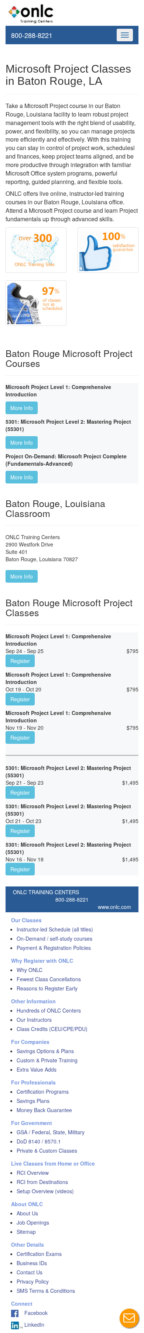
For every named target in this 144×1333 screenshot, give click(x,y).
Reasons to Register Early (47, 988)
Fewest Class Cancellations (49, 979)
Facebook (33, 1312)
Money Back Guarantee (44, 1110)
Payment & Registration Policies (54, 947)
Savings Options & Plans (45, 1051)
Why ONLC (29, 969)
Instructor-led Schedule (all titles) (55, 929)
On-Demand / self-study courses (54, 938)
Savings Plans (33, 1100)
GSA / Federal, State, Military (51, 1132)
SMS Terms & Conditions (46, 1290)
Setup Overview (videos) (45, 1191)
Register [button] (20, 660)
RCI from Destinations (42, 1182)
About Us (27, 1213)
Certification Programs (43, 1091)
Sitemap (26, 1231)
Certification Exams (39, 1253)
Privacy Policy (33, 1281)
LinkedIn (33, 1324)
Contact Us (29, 1272)
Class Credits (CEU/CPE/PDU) (52, 1028)
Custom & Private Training (47, 1060)
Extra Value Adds (36, 1069)
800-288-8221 (31, 35)
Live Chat (129, 1318)
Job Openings (33, 1222)
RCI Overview (33, 1172)
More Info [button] (21, 408)
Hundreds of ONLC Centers (49, 1010)
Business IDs (32, 1263)
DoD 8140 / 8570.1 (39, 1141)
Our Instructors (34, 1019)
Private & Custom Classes (47, 1150)
